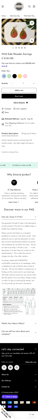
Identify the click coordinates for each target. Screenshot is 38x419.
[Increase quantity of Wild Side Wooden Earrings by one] (33, 83)
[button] (34, 6)
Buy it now (19, 96)
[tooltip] (27, 102)
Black (14, 76)
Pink (25, 76)
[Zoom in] (32, 40)
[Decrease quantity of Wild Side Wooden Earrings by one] (12, 83)
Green (9, 76)
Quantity (5, 83)
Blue (4, 76)
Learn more (13, 202)
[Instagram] (16, 367)
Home (4, 16)
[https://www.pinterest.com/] (4, 367)
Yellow (20, 76)
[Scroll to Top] (34, 408)
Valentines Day (15, 16)
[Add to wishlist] (32, 23)
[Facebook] (10, 367)
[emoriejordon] (19, 6)
